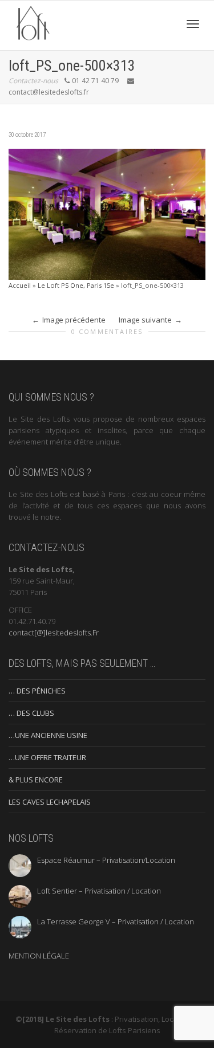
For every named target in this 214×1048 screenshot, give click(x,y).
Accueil (20, 285)
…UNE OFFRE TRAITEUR (47, 757)
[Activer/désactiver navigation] (192, 24)
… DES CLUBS (31, 713)
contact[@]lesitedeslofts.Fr (54, 632)
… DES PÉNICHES (37, 691)
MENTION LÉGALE (39, 956)
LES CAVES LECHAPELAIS (50, 802)
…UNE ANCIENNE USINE (48, 735)
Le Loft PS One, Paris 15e (76, 285)
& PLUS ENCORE (36, 779)
